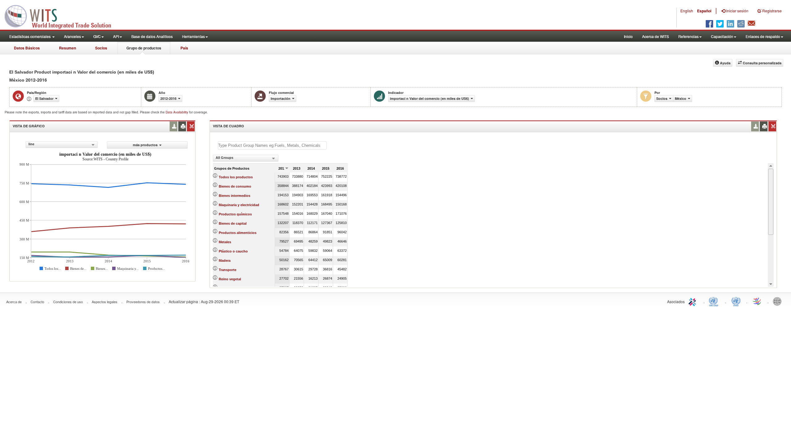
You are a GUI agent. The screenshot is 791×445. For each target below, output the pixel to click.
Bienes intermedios (234, 195)
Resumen (67, 48)
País (184, 48)
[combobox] (62, 144)
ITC (693, 301)
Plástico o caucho (233, 251)
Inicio (628, 36)
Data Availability (177, 112)
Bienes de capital (233, 223)
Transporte (227, 270)
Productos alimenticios (237, 233)
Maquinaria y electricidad (239, 205)
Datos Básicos (27, 48)
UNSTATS (736, 301)
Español (704, 11)
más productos (145, 144)
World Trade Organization (757, 301)
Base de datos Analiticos (152, 36)
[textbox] (272, 145)
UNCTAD (715, 301)
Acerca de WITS (655, 36)
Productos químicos (235, 214)
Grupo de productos (143, 48)
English (686, 10)
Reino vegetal (230, 279)
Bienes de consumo (235, 186)
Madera (225, 260)
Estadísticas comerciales (30, 36)
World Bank (778, 301)
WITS (62, 15)
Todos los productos (236, 177)
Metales (225, 242)
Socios (101, 48)
